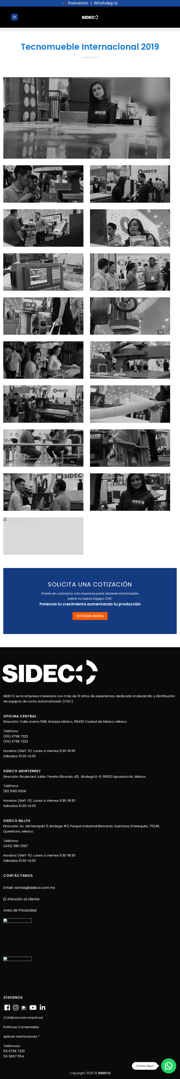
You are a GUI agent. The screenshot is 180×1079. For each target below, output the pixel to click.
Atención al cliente (23, 899)
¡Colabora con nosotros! (23, 1017)
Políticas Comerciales (21, 1027)
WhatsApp (104, 3)
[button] (14, 17)
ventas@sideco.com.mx (34, 887)
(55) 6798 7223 (15, 741)
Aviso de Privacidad (19, 910)
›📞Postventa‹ (75, 3)
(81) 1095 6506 (14, 791)
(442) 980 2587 (15, 846)
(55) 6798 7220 (15, 736)
